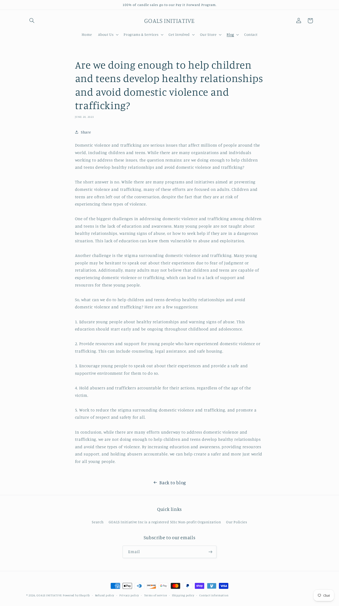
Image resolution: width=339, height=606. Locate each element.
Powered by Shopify (76, 595)
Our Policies (236, 522)
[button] (32, 20)
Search (97, 522)
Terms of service (155, 595)
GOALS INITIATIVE (49, 595)
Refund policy (104, 595)
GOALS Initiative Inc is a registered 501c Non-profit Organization (165, 522)
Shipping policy (183, 595)
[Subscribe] (210, 552)
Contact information (213, 595)
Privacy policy (129, 595)
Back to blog (172, 482)
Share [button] (86, 132)
